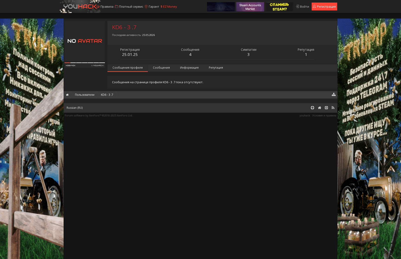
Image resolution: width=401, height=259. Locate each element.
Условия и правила (324, 115)
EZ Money (169, 6)
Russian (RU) (75, 108)
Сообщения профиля (128, 68)
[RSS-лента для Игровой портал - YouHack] (333, 108)
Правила (106, 6)
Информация (189, 68)
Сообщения (161, 68)
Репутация (216, 68)
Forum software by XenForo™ (99, 115)
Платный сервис (131, 6)
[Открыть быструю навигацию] (334, 94)
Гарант (154, 6)
